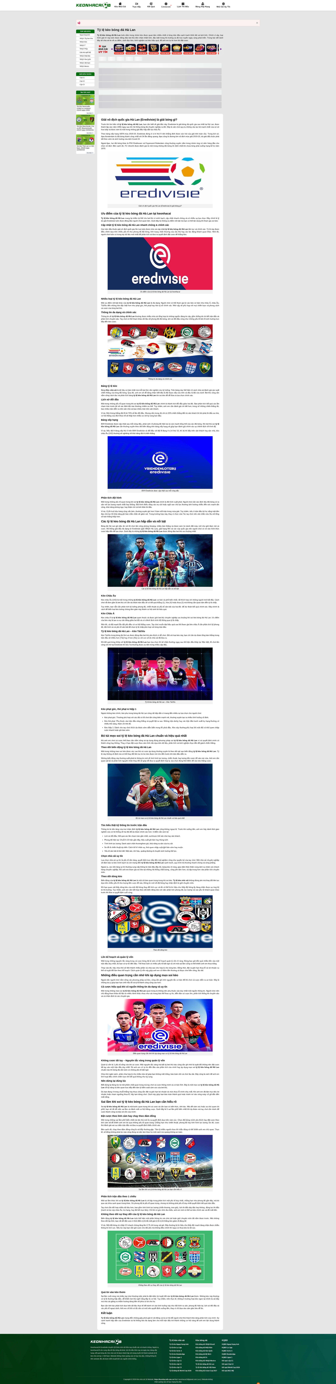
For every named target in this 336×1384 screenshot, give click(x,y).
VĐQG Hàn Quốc (85, 59)
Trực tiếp (136, 7)
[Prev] (112, 49)
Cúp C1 (82, 77)
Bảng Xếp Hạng (203, 7)
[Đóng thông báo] (257, 23)
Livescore (166, 7)
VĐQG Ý (82, 45)
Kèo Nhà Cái (120, 7)
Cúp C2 (82, 81)
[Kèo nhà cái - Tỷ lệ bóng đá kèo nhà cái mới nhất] (93, 5)
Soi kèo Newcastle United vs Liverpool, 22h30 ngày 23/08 (84, 108)
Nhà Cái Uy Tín (223, 7)
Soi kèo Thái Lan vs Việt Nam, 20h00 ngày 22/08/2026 (85, 148)
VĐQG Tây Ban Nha (86, 38)
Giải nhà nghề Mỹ (85, 52)
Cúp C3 (82, 84)
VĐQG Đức (83, 42)
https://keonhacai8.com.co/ (164, 1379)
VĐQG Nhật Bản (85, 56)
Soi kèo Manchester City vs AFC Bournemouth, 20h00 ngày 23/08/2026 (85, 128)
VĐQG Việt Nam (85, 63)
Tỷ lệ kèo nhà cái (180, 880)
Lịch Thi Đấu (183, 7)
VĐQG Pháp (84, 49)
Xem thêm (89, 113)
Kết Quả (151, 7)
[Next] (221, 49)
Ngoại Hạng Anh (85, 35)
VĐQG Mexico (84, 66)
